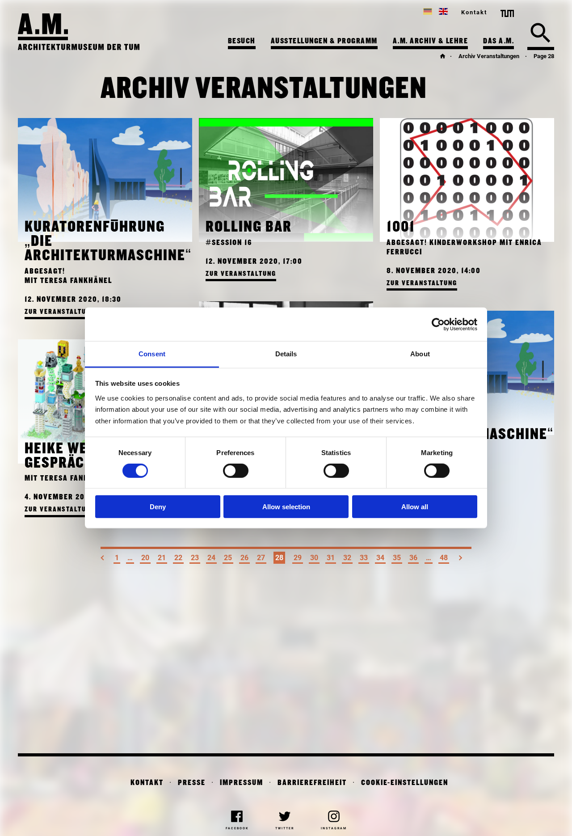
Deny (158, 506)
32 (347, 557)
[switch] (235, 471)
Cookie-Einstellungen (404, 783)
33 (364, 557)
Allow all (414, 506)
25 (228, 557)
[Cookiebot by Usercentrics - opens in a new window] (438, 324)
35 (397, 557)
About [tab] (420, 354)
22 (178, 557)
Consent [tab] (152, 354)
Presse (192, 783)
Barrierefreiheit (312, 783)
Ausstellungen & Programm (324, 41)
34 (380, 557)
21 (162, 557)
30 (314, 557)
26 (244, 557)
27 (261, 557)
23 (195, 557)
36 (413, 557)
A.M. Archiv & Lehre (430, 41)
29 (298, 557)
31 (331, 557)
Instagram (334, 828)
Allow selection (286, 506)
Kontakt (474, 12)
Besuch (242, 41)
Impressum (241, 783)
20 (145, 557)
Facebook (237, 828)
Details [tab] (286, 354)
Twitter (284, 828)
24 (211, 557)
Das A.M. (498, 41)
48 (444, 557)
